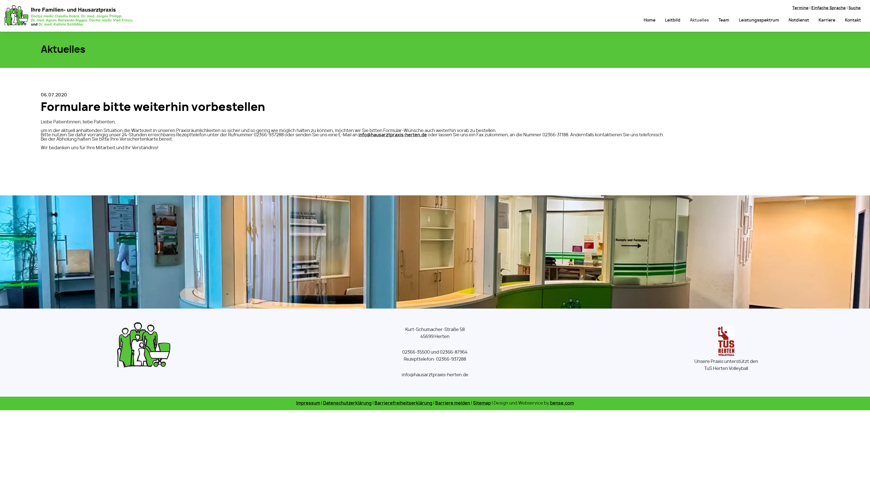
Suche (854, 8)
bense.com (562, 403)
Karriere (827, 20)
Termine (800, 8)
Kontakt (853, 20)
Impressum (308, 403)
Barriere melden (452, 403)
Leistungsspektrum (759, 20)
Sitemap (482, 403)
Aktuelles (699, 20)
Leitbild (672, 20)
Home (649, 20)
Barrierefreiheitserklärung (403, 403)
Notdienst (799, 20)
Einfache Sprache (828, 8)
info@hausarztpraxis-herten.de (392, 135)
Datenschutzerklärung (347, 403)
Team (723, 20)
